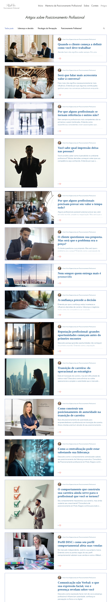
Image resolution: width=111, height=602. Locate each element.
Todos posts (9, 28)
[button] (104, 28)
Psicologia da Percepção (47, 28)
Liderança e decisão (25, 28)
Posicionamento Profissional (71, 28)
